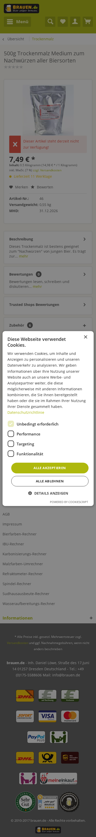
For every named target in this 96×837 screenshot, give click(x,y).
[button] (48, 493)
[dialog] (47, 418)
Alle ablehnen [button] (50, 481)
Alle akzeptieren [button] (50, 468)
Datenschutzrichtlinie (25, 412)
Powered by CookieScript (69, 502)
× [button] (85, 337)
